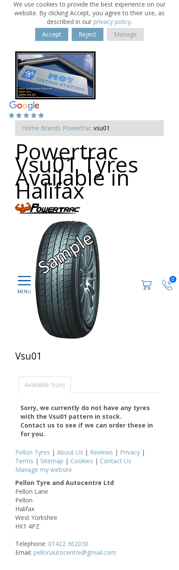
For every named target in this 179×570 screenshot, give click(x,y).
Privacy (130, 452)
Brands (51, 128)
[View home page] (55, 75)
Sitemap (51, 461)
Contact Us (115, 461)
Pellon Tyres (32, 452)
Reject (87, 34)
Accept (51, 34)
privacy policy (112, 21)
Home (30, 128)
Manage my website (43, 469)
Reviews (101, 452)
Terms (24, 461)
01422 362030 (68, 543)
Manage (125, 34)
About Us (70, 452)
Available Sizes (44, 384)
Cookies (81, 461)
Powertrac (77, 128)
